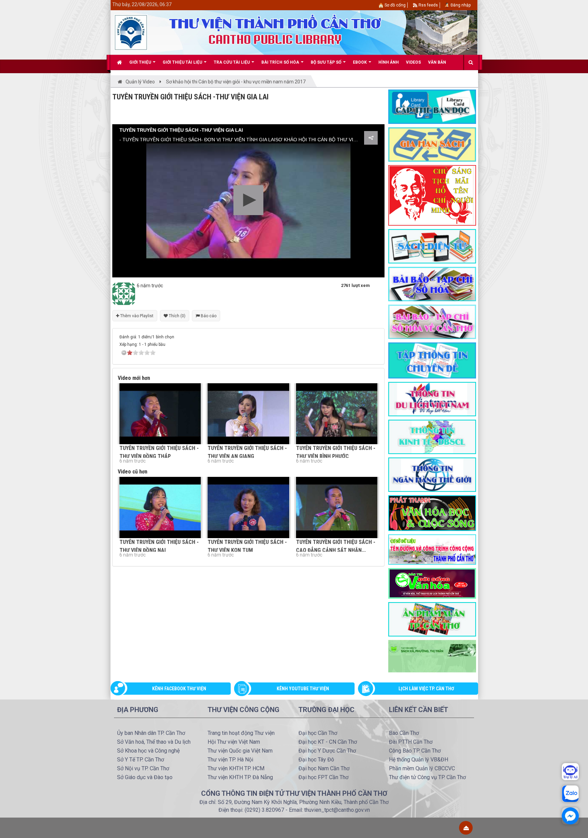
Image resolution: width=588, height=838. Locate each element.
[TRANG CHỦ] (120, 62)
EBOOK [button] (360, 62)
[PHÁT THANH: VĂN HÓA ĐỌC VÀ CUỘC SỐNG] (432, 512)
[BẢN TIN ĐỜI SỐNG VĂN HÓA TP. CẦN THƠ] (432, 582)
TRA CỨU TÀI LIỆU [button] (232, 62)
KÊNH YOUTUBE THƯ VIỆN (303, 688)
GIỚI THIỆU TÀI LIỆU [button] (183, 62)
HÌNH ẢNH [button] (388, 62)
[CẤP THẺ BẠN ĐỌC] (432, 106)
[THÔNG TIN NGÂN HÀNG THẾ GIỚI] (432, 474)
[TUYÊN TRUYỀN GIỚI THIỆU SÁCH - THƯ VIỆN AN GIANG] (248, 413)
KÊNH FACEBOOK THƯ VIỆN (179, 688)
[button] (248, 200)
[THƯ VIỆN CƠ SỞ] (432, 656)
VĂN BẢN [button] (437, 62)
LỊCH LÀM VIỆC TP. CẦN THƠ (426, 688)
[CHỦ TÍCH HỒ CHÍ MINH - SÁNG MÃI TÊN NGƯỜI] (432, 195)
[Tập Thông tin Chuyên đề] (432, 360)
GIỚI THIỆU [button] (140, 62)
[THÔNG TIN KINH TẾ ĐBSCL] (432, 436)
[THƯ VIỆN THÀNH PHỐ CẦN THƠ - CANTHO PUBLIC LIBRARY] (131, 32)
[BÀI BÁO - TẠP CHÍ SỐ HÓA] (432, 283)
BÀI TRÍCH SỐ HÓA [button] (280, 62)
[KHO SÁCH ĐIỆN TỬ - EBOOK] (432, 245)
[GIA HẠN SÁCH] (432, 144)
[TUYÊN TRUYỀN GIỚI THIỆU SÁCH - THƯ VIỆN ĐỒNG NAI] (160, 507)
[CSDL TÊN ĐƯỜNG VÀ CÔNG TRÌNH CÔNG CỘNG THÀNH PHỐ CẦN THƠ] (432, 549)
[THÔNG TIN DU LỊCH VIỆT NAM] (432, 398)
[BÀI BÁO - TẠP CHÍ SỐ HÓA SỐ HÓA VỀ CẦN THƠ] (432, 321)
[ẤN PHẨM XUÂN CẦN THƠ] (432, 619)
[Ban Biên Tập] (123, 293)
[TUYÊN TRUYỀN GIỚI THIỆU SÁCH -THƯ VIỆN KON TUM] (248, 507)
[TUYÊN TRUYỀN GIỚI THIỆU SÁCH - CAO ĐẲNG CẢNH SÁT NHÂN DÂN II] (336, 507)
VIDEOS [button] (413, 62)
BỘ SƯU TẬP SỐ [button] (326, 62)
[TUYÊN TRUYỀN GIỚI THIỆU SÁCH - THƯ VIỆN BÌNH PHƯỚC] (336, 413)
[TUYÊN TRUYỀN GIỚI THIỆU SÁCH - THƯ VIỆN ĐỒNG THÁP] (160, 413)
